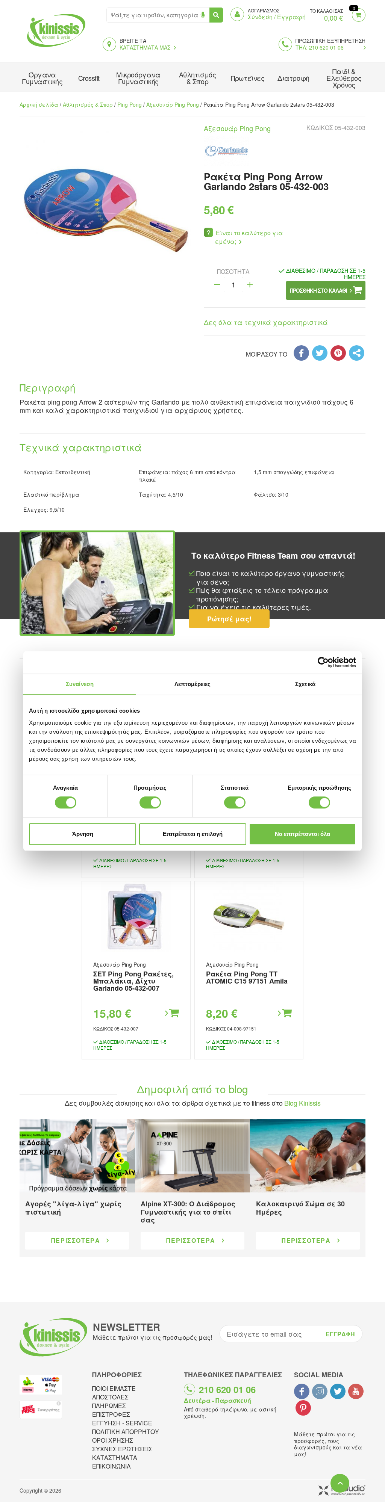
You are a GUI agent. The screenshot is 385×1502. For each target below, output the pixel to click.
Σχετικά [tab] (305, 684)
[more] (250, 284)
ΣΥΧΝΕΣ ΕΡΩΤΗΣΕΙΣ (122, 1449)
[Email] (356, 353)
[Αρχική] (54, 48)
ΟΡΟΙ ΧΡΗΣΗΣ (112, 1440)
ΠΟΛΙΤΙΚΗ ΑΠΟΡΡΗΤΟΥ (125, 1431)
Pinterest (303, 1408)
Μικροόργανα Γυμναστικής (138, 78)
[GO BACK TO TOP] (339, 1483)
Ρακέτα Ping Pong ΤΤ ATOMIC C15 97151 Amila (247, 977)
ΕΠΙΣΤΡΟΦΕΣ (111, 1414)
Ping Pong (129, 104)
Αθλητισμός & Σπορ (197, 78)
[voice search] (203, 15)
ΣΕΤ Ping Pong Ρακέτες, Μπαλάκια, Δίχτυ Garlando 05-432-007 (133, 981)
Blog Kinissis (302, 1103)
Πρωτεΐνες (247, 78)
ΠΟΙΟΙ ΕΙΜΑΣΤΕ (114, 1388)
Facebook (301, 1391)
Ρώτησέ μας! (229, 619)
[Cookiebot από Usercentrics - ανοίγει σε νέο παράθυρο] (323, 662)
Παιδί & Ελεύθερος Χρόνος (343, 77)
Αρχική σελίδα (39, 104)
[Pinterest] (338, 353)
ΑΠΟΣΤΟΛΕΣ (110, 1397)
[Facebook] (301, 353)
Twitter (338, 1391)
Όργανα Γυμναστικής (42, 78)
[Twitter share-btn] (319, 353)
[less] (217, 284)
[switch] (150, 802)
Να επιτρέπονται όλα (302, 834)
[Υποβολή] (216, 15)
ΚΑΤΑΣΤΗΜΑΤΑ (114, 1457)
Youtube (356, 1391)
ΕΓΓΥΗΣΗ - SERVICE (122, 1423)
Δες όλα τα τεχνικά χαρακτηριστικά (266, 322)
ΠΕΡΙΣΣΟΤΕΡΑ (75, 1240)
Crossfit (89, 78)
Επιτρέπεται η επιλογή (193, 834)
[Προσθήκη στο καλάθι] (171, 1013)
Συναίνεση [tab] (80, 684)
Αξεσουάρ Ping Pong (172, 104)
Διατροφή (293, 78)
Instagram (319, 1391)
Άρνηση (82, 834)
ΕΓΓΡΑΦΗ (340, 1334)
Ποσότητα (233, 271)
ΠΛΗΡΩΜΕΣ (109, 1405)
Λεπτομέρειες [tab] (192, 684)
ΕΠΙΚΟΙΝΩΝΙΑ (111, 1466)
